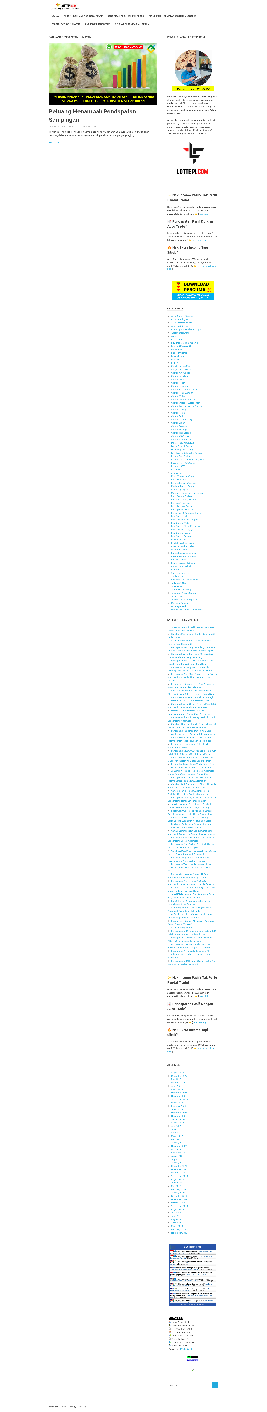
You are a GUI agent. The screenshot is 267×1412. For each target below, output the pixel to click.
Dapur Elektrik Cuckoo (182, 446)
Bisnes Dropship (179, 352)
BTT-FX (174, 362)
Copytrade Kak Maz (180, 366)
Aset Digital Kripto (180, 332)
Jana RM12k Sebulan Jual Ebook (126, 16)
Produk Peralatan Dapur (183, 542)
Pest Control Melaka (181, 522)
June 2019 (176, 1215)
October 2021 (178, 1149)
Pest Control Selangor (182, 536)
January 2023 (178, 1109)
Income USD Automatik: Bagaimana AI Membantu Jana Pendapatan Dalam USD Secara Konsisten (191, 954)
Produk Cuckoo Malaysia (65, 24)
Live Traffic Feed (192, 1247)
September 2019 (179, 1205)
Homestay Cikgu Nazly (182, 449)
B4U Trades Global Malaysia (184, 342)
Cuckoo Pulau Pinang (181, 419)
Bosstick (175, 359)
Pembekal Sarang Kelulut (183, 499)
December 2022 (179, 1112)
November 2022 (179, 1115)
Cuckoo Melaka (178, 396)
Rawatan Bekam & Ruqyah (184, 556)
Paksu (71, 126)
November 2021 (179, 1145)
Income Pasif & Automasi (183, 462)
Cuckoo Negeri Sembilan (183, 399)
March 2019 (177, 1225)
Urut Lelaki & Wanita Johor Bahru (187, 609)
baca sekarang (200, 239)
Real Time (192, 1304)
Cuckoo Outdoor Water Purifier (186, 406)
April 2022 (176, 1132)
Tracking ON (200, 1304)
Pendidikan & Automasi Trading (186, 512)
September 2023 (179, 1099)
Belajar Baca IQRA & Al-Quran (132, 24)
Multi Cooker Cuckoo (181, 496)
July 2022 (176, 1125)
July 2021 (176, 1159)
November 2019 (179, 1199)
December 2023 (179, 1092)
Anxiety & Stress (179, 325)
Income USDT (178, 466)
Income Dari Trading (181, 456)
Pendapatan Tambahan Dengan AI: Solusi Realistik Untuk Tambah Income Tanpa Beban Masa (190, 867)
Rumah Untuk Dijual (181, 566)
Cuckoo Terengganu (181, 432)
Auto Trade (176, 339)
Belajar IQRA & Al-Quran (183, 345)
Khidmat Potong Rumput (183, 486)
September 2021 (179, 1152)
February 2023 (178, 1105)
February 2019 (178, 1229)
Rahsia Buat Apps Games (183, 552)
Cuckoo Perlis (177, 416)
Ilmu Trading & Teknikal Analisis (186, 452)
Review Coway (178, 559)
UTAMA (55, 16)
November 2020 (179, 1169)
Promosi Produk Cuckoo (183, 546)
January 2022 (178, 1142)
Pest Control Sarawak (181, 532)
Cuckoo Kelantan (179, 386)
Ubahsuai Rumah (179, 602)
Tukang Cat (176, 596)
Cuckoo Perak (178, 412)
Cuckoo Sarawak (179, 426)
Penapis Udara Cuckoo (182, 506)
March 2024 (177, 1089)
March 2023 (177, 1102)
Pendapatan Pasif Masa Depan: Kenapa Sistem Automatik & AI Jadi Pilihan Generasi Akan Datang (192, 677)
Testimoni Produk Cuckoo (183, 592)
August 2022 (177, 1122)
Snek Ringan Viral (180, 572)
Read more (54, 142)
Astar (173, 335)
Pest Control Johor (180, 516)
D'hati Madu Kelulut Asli (183, 442)
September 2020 (179, 1175)
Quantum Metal (179, 549)
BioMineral (176, 349)
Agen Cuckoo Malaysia (182, 315)
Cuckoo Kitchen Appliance (184, 389)
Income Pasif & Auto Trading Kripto (188, 459)
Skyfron (175, 569)
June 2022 (176, 1129)
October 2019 (178, 1202)
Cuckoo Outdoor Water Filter (185, 402)
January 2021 (178, 1162)
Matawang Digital (179, 489)
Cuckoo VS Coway (180, 436)
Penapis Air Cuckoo (180, 502)
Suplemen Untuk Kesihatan (184, 579)
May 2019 (176, 1219)
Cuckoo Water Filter (181, 439)
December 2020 (179, 1165)
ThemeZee (81, 1406)
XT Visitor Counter (186, 1349)
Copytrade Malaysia (86, 126)
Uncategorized (178, 606)
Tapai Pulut (176, 586)
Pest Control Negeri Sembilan (186, 526)
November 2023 (179, 1095)
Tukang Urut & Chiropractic (184, 599)
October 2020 (178, 1172)
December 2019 (179, 1195)
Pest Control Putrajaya (182, 529)
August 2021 (177, 1155)
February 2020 (178, 1189)
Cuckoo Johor (178, 379)
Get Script (184, 1304)
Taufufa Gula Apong (181, 589)
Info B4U (175, 469)
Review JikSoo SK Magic (183, 562)
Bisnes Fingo (177, 355)
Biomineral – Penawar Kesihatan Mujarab (172, 16)
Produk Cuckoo (178, 539)
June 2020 (176, 1182)
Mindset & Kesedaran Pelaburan (187, 492)
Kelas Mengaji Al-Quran (182, 476)
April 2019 (176, 1222)
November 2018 (179, 1232)
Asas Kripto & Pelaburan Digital (186, 329)
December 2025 (179, 1075)
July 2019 (176, 1212)
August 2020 (177, 1179)
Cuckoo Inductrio (179, 376)
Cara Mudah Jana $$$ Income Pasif (83, 16)
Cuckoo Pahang (178, 409)
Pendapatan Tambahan (182, 509)
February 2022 (178, 1139)
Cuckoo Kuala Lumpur (182, 392)
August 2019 (177, 1209)
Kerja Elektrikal (178, 479)
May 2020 (176, 1185)
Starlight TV (177, 576)
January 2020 (178, 1192)
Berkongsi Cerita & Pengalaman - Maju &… (185, 1269)
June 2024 (176, 1085)
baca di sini (204, 213)
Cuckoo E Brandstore (97, 24)
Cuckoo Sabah (178, 422)
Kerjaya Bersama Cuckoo (183, 482)
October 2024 (178, 1082)
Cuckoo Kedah (178, 382)
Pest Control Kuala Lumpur (184, 519)
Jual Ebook (176, 472)
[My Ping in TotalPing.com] (192, 1360)
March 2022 (177, 1135)
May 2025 (176, 1079)
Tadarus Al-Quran (179, 582)
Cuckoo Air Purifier (180, 372)
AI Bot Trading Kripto (181, 319)
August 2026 (177, 1072)
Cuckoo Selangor (179, 429)
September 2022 (179, 1119)
